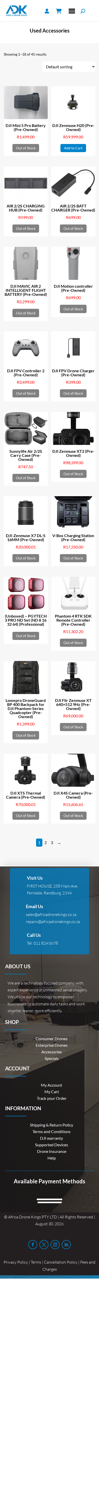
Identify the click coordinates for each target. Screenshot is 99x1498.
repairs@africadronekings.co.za (53, 921)
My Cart (51, 1091)
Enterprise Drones (52, 1045)
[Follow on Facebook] (32, 1244)
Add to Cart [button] (73, 148)
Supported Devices (51, 1144)
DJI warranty (51, 1138)
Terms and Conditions (51, 1131)
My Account (51, 1085)
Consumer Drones (52, 1038)
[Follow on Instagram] (55, 1244)
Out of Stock (26, 148)
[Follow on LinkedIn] (66, 1244)
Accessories (51, 1051)
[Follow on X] (43, 1244)
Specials (52, 1058)
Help (51, 1157)
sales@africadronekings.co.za (51, 914)
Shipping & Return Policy (51, 1124)
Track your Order (52, 1098)
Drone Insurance (51, 1151)
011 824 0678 (46, 943)
